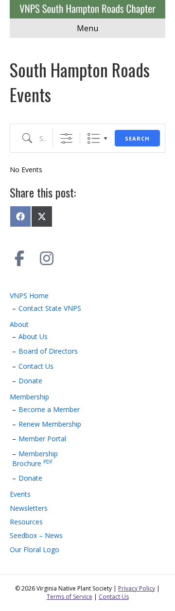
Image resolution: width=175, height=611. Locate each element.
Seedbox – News (36, 535)
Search (137, 138)
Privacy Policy (136, 588)
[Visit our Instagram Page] (46, 258)
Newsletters (29, 508)
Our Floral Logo (34, 549)
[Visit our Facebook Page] (19, 258)
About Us (33, 336)
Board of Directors (48, 351)
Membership (29, 396)
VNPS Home (29, 295)
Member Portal (42, 438)
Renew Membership (49, 424)
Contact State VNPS (49, 308)
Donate (30, 380)
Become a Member (49, 409)
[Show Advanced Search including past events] (66, 138)
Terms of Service (69, 597)
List (94, 138)
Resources (26, 521)
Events (20, 494)
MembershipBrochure (35, 458)
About (19, 324)
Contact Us (35, 366)
